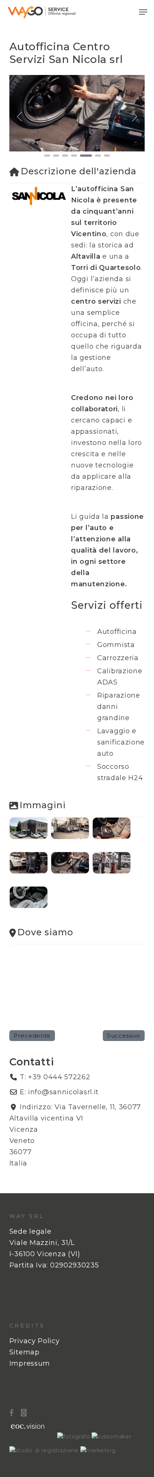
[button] (143, 12)
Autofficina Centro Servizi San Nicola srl (66, 53)
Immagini (43, 805)
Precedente (32, 1035)
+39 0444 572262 (59, 1077)
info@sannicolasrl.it (63, 1092)
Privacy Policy (34, 1341)
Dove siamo (45, 932)
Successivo (124, 1035)
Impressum (29, 1363)
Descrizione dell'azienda (78, 171)
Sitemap (24, 1352)
